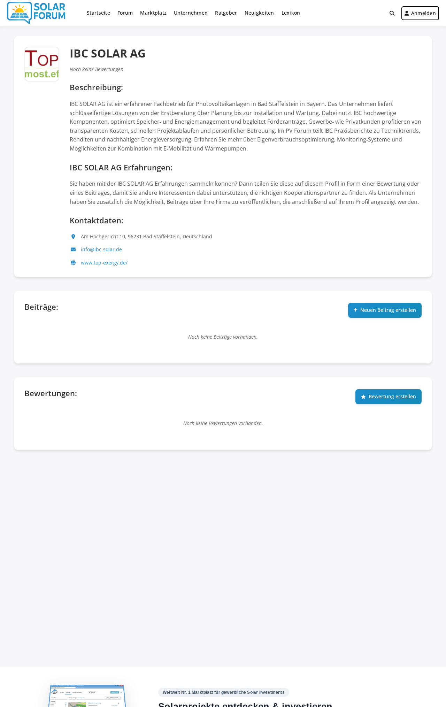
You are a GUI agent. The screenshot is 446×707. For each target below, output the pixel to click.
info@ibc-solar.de (101, 249)
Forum (125, 12)
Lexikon (291, 12)
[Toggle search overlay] (392, 13)
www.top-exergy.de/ (104, 262)
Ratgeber (226, 12)
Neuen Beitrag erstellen (388, 310)
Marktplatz (153, 12)
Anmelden (423, 13)
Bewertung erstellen (392, 396)
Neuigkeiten (259, 12)
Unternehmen (191, 12)
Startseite (98, 12)
